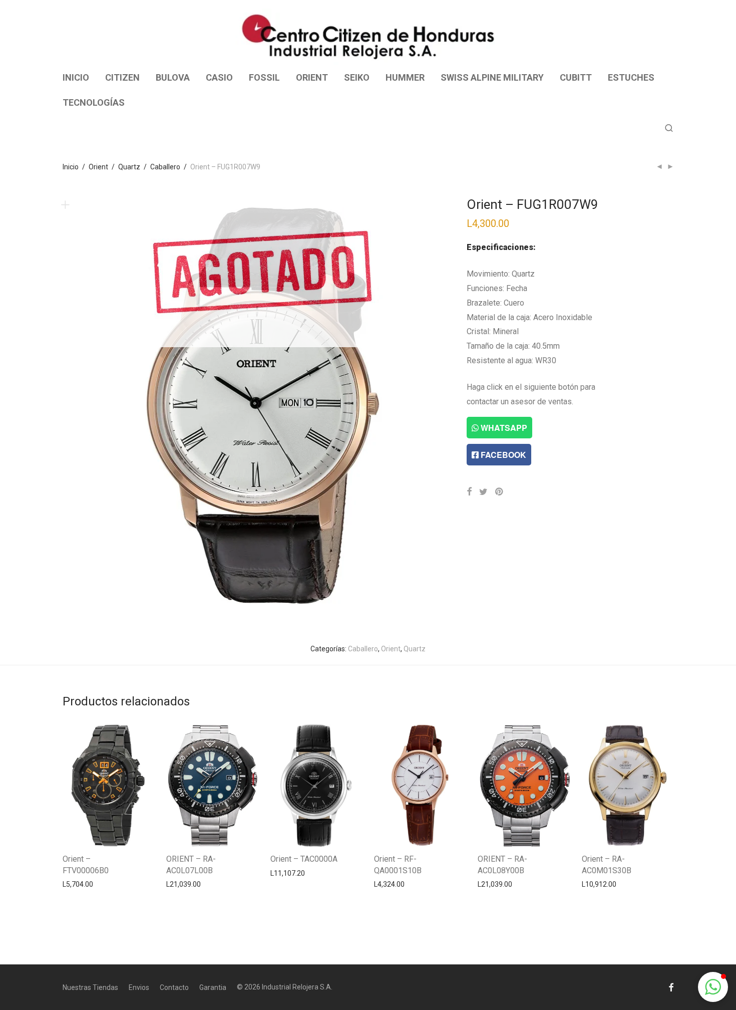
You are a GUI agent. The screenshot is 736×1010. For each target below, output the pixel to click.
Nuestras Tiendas (90, 987)
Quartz (129, 167)
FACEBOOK (502, 454)
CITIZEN (122, 77)
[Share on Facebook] (469, 492)
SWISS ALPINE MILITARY (492, 77)
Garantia (212, 987)
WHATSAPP (503, 427)
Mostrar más (78, 884)
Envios (139, 987)
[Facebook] (670, 987)
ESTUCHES (631, 77)
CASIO (219, 77)
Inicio (71, 167)
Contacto (174, 987)
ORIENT (312, 77)
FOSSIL (264, 77)
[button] (713, 987)
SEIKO (357, 77)
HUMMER (405, 77)
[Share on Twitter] (483, 492)
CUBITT (576, 77)
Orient (98, 167)
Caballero (165, 167)
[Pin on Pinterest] (499, 492)
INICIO (76, 77)
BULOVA (173, 77)
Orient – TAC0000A (303, 859)
